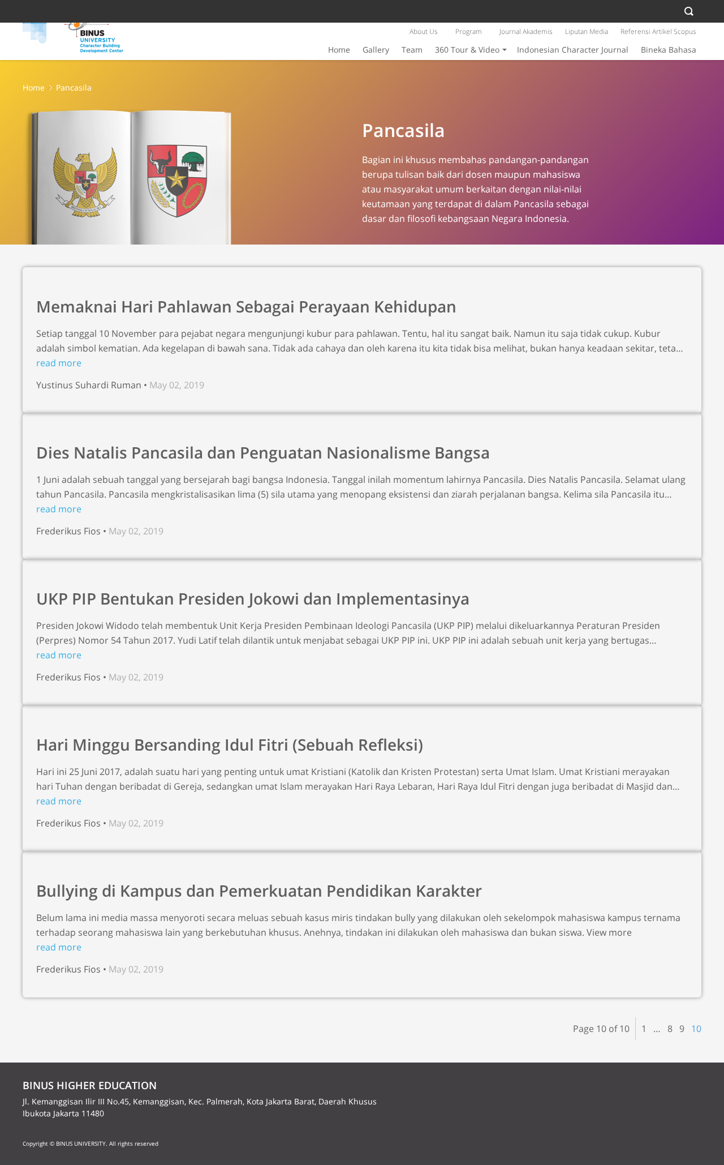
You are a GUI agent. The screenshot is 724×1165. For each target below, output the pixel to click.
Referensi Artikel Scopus (658, 31)
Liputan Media (586, 31)
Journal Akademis (526, 31)
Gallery (376, 49)
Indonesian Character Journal (572, 49)
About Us (424, 31)
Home (339, 49)
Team (412, 49)
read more (58, 363)
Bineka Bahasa (668, 49)
